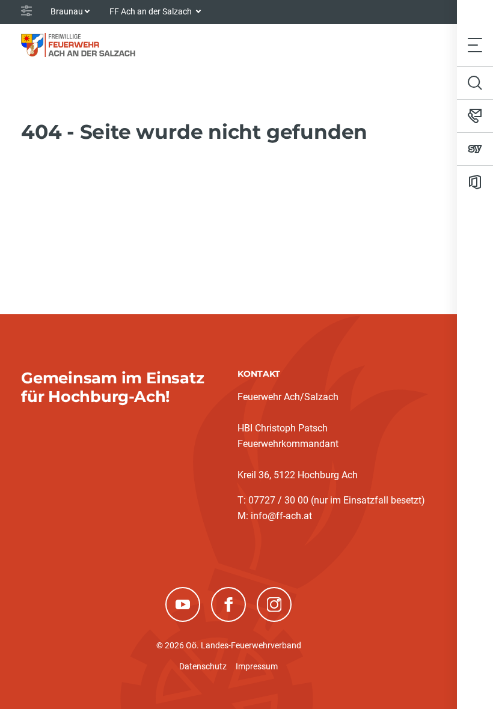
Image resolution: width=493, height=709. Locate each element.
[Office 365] (475, 182)
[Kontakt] (475, 116)
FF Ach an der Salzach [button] (151, 11)
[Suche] (475, 83)
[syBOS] (475, 149)
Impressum (257, 666)
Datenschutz (203, 666)
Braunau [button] (67, 11)
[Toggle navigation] (475, 44)
